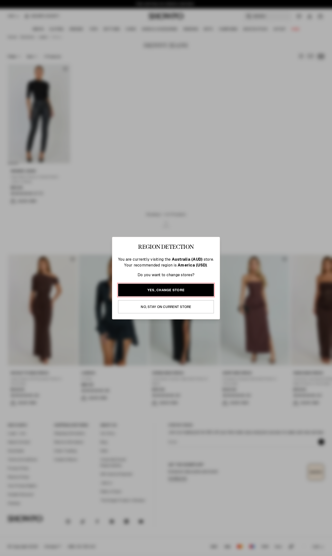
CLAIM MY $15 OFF (221, 325)
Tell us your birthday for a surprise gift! (213, 298)
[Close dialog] (270, 206)
